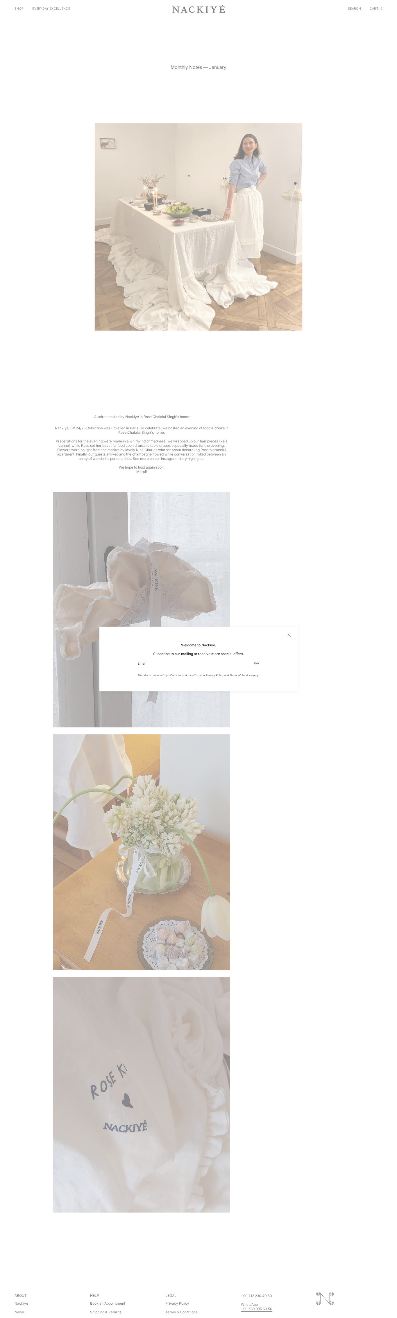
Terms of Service (240, 675)
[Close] (289, 635)
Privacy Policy (214, 675)
